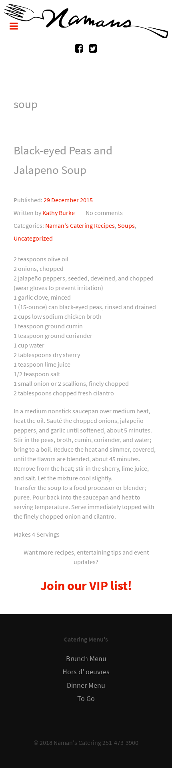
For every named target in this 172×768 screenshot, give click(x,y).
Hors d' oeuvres (86, 671)
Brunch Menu (86, 658)
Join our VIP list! (86, 586)
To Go (86, 698)
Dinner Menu (86, 685)
